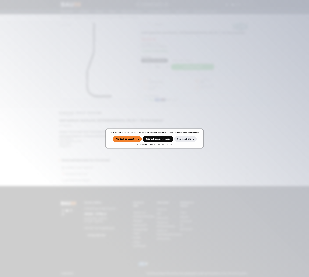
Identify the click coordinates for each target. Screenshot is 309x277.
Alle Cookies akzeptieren (127, 139)
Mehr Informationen (191, 133)
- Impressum (142, 144)
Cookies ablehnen (185, 139)
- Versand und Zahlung (163, 144)
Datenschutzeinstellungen (158, 139)
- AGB (150, 144)
